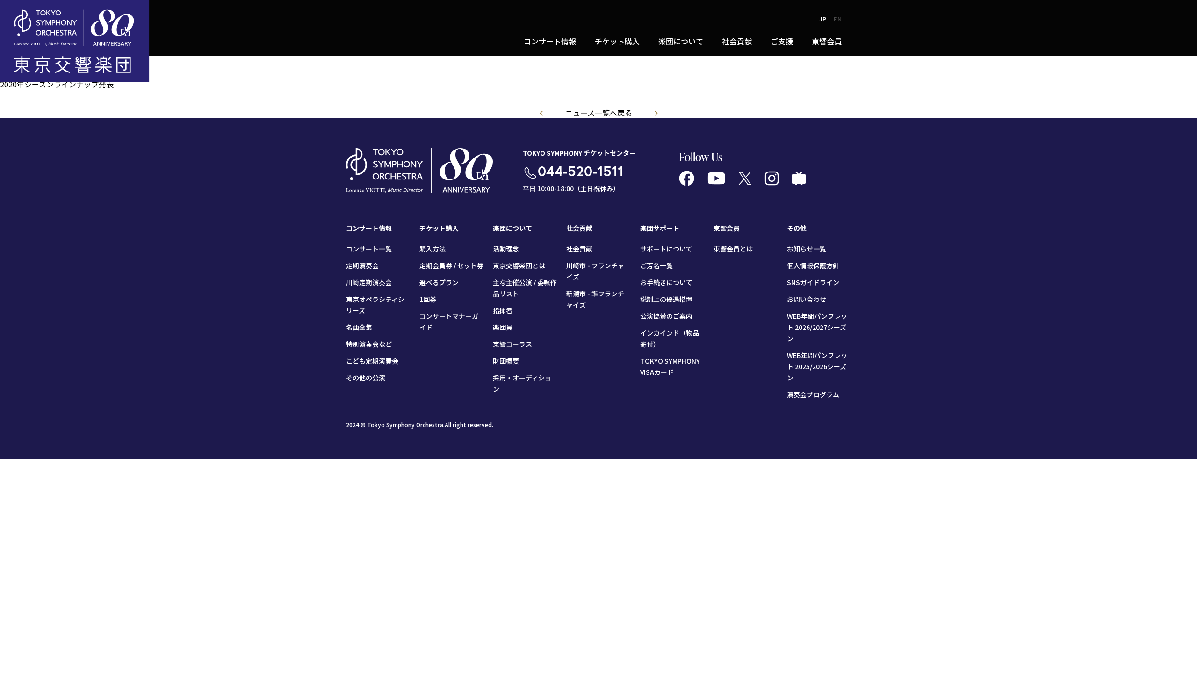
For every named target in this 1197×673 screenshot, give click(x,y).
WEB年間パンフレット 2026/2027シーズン (817, 327)
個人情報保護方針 (813, 265)
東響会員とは (733, 248)
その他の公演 (365, 377)
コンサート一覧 (369, 248)
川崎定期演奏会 (369, 282)
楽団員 (502, 327)
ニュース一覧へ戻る (598, 112)
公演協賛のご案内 (666, 316)
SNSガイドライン (813, 282)
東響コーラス (512, 344)
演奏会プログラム (813, 394)
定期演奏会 (362, 265)
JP (822, 18)
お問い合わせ (806, 299)
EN (838, 18)
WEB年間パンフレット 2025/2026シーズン (817, 366)
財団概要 (506, 360)
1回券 (427, 299)
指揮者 (502, 310)
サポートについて (666, 248)
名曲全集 (359, 327)
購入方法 (432, 248)
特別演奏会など (369, 344)
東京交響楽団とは (519, 265)
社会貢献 (579, 248)
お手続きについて (666, 282)
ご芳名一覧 (656, 265)
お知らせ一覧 (806, 248)
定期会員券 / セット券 (451, 265)
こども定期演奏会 (372, 360)
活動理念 (506, 248)
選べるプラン (439, 282)
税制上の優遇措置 (666, 299)
